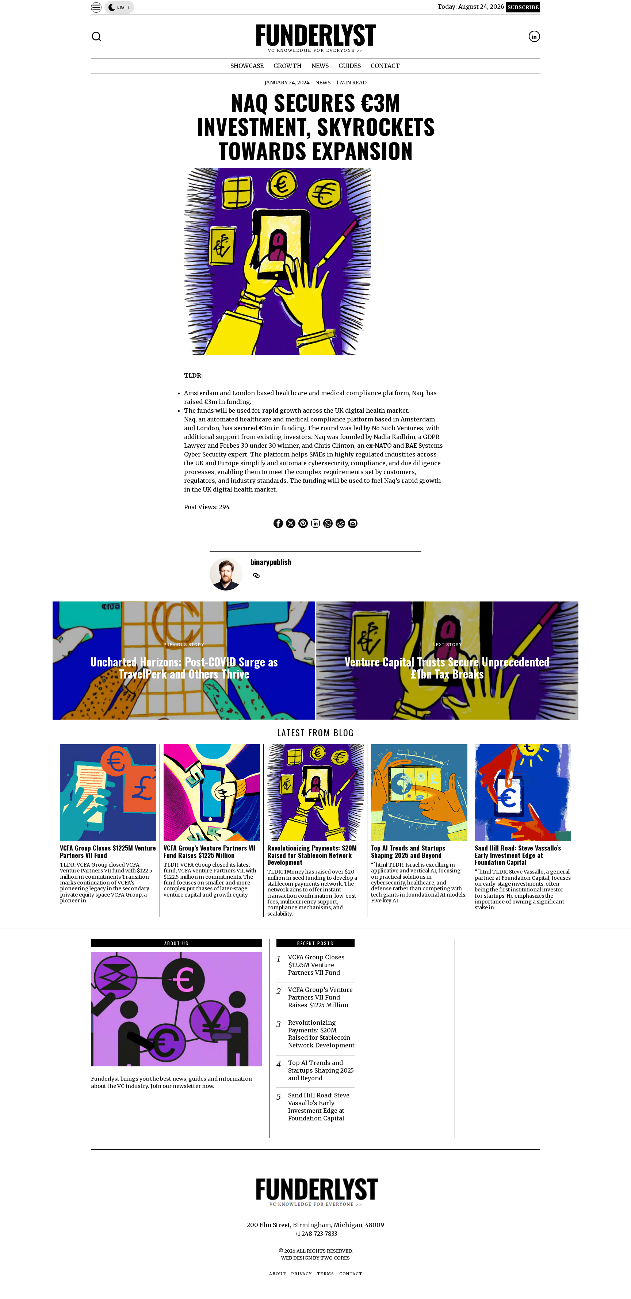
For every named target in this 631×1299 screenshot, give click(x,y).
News (323, 82)
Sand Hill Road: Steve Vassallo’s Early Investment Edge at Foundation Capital (518, 855)
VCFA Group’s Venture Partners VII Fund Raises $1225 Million (210, 851)
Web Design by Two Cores (315, 1258)
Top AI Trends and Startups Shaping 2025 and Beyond (408, 851)
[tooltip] (534, 36)
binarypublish (271, 561)
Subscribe (523, 7)
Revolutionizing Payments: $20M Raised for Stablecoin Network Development (312, 855)
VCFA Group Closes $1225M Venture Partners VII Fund (108, 851)
